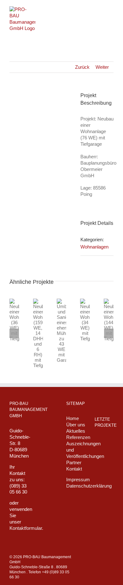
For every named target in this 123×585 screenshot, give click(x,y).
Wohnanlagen (94, 246)
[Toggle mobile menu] (111, 9)
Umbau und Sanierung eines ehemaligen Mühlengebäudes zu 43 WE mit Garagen (65, 349)
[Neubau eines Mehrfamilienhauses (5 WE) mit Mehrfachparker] (104, 498)
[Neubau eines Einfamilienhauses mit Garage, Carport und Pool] (104, 456)
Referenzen (78, 437)
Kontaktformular (25, 528)
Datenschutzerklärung (89, 485)
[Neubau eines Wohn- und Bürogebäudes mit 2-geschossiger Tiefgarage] (104, 469)
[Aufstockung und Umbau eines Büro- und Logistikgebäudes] (104, 513)
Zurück (82, 67)
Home (72, 418)
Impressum (78, 479)
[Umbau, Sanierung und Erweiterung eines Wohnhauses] (104, 483)
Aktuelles (75, 431)
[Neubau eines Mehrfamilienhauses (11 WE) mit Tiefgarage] (104, 443)
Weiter (102, 67)
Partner (73, 462)
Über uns (75, 424)
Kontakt (74, 468)
